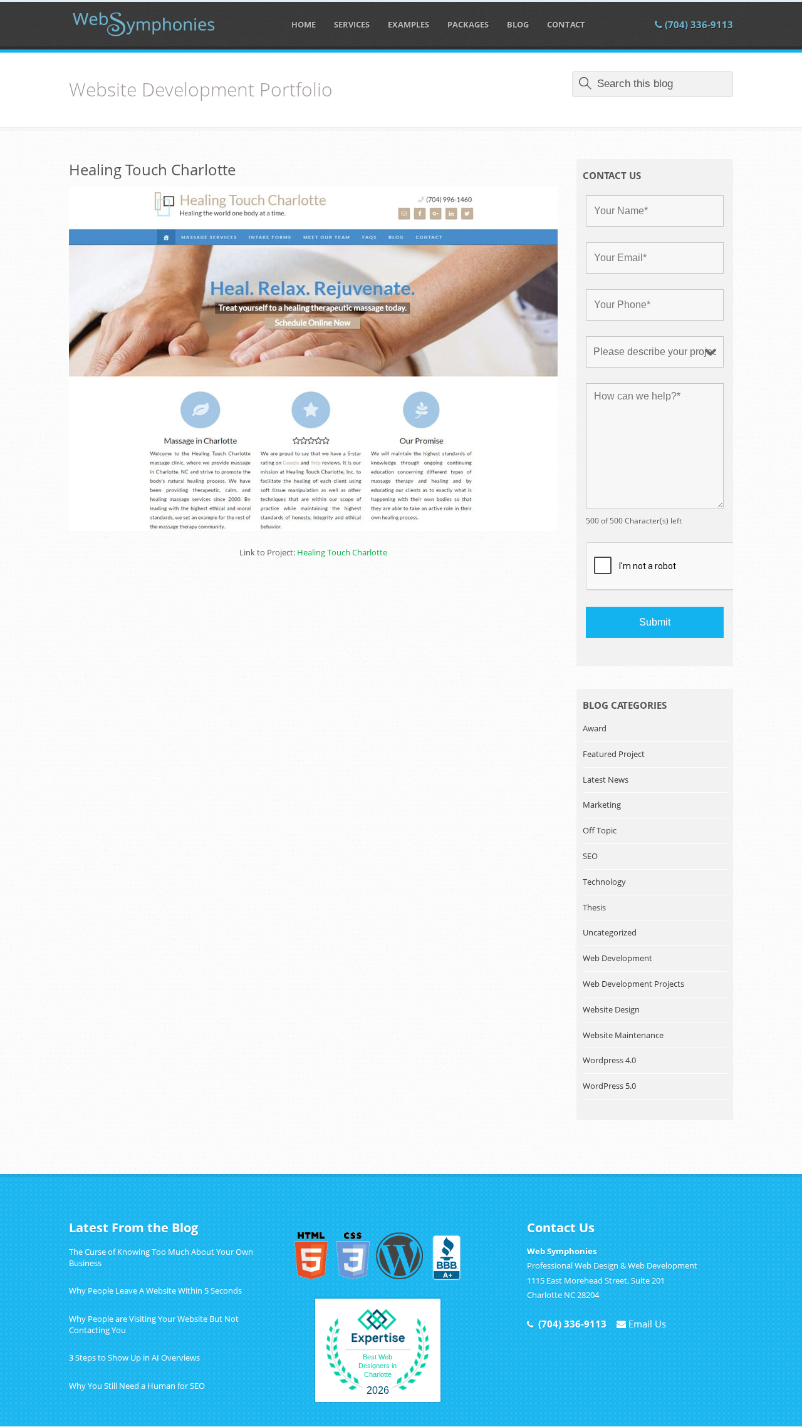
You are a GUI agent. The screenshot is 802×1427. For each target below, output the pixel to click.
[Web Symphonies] (144, 24)
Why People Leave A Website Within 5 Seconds (155, 1290)
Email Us (646, 1323)
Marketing (602, 804)
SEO (590, 856)
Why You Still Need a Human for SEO (137, 1385)
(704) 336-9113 (697, 24)
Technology (604, 881)
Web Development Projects (633, 983)
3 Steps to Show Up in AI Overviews (134, 1357)
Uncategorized (610, 932)
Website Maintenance (623, 1035)
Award (595, 728)
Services (352, 24)
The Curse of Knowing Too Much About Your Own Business (161, 1257)
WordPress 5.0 (609, 1085)
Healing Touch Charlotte (152, 169)
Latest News (605, 779)
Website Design (611, 1009)
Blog (518, 24)
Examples (408, 24)
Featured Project (614, 754)
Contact (566, 24)
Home (303, 24)
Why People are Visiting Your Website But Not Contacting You (154, 1324)
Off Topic (600, 830)
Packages (468, 24)
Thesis (594, 907)
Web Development (617, 958)
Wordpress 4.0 (609, 1060)
